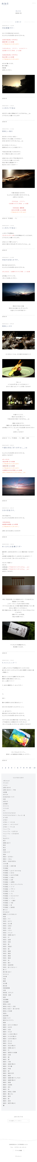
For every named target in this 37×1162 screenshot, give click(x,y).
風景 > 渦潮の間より (9, 1080)
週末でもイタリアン (8, 1020)
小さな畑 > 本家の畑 (9, 866)
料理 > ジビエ (7, 930)
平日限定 (5, 868)
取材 (4, 845)
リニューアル (6, 829)
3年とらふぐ (6, 781)
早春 (4, 979)
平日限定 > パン (8, 893)
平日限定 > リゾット (9, 898)
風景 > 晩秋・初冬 (8, 1073)
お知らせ (4, 98)
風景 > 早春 (7, 1068)
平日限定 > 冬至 (8, 903)
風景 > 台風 (7, 1055)
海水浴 (5, 986)
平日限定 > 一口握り (9, 900)
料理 (4, 916)
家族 (4, 854)
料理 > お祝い (7, 926)
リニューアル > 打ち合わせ (11, 833)
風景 (4, 1022)
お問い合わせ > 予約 (9, 790)
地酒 (4, 850)
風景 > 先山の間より (9, 1045)
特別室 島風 (7, 995)
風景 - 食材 (25, 438)
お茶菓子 (5, 804)
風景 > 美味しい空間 (9, 1092)
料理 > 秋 (6, 960)
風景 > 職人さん (8, 1094)
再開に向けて (7, 843)
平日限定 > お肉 (8, 880)
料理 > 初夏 (7, 940)
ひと (4, 810)
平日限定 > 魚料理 (9, 907)
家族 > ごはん (7, 859)
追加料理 (5, 1015)
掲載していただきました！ (10, 914)
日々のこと (6, 974)
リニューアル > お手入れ (10, 831)
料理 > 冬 (6, 937)
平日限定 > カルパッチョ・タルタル (13, 884)
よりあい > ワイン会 (9, 827)
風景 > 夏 (6, 1059)
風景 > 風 (6, 1098)
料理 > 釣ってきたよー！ (10, 967)
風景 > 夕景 (7, 1062)
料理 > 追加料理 (8, 965)
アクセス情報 (18, 1150)
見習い (5, 1013)
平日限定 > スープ (8, 886)
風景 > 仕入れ (7, 1041)
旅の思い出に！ (7, 972)
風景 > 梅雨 (7, 1075)
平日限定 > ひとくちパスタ (11, 896)
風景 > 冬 (6, 1050)
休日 (4, 840)
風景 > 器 (6, 1057)
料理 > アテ (7, 919)
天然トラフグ (6, 852)
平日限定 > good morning (12, 870)
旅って (5, 969)
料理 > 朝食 (7, 956)
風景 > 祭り (7, 1087)
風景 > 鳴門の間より (9, 1103)
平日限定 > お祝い (8, 877)
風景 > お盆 (7, 1029)
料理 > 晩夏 (7, 951)
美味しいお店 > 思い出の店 (11, 1009)
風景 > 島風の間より (9, 1064)
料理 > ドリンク (7, 933)
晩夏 (4, 981)
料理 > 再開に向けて (9, 935)
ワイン (9, 438)
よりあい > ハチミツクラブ (10, 824)
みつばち (5, 817)
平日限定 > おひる (8, 873)
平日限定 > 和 (7, 905)
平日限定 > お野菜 (9, 882)
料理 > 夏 (6, 944)
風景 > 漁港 (7, 1082)
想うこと (5, 910)
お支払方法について (9, 797)
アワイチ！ (6, 783)
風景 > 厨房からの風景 (10, 1052)
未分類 (5, 983)
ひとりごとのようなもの (9, 813)
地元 (4, 847)
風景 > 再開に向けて (9, 1048)
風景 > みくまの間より (9, 1036)
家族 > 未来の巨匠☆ (9, 861)
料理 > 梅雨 (7, 958)
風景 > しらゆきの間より (10, 1034)
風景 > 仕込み (7, 1043)
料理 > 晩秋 (7, 953)
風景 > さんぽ (7, 1032)
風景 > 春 (6, 1071)
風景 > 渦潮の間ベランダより (11, 1078)
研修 (4, 997)
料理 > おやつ (7, 921)
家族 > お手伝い (8, 857)
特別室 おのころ (8, 992)
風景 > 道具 (7, 1096)
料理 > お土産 (7, 923)
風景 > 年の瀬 (7, 1066)
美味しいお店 (7, 1004)
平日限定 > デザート (9, 889)
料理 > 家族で (7, 946)
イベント (5, 785)
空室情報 (5, 999)
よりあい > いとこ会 (9, 822)
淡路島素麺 (6, 988)
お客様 (5, 792)
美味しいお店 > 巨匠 (9, 1006)
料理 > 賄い (7, 963)
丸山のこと (6, 838)
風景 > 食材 (7, 1101)
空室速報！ (6, 1002)
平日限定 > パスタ (8, 891)
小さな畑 (5, 863)
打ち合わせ (6, 912)
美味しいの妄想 (7, 1011)
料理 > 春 (6, 949)
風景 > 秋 (6, 1089)
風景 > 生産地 (7, 1085)
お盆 (4, 799)
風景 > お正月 (7, 1027)
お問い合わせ (7, 787)
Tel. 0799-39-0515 (18, 1147)
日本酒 (5, 976)
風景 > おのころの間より (10, 1025)
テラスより (6, 808)
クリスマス (6, 806)
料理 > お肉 (7, 928)
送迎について (7, 1018)
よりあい (5, 820)
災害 (4, 990)
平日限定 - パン (12, 218)
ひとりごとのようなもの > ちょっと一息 (14, 815)
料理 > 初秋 (7, 942)
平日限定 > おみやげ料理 (10, 875)
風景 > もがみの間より (10, 1039)
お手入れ (5, 794)
